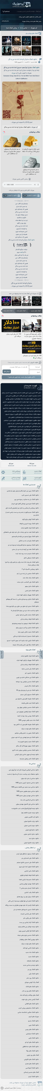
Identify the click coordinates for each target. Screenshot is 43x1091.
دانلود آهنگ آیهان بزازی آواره (30, 519)
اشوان (30, 396)
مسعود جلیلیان (8, 445)
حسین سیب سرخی (25, 405)
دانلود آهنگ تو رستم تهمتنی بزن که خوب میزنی (25, 737)
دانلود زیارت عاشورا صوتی (31, 821)
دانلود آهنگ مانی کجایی (31, 871)
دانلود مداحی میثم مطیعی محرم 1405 (27, 791)
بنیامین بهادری (10, 399)
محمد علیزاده (36, 442)
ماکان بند (7, 433)
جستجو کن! (6, 11)
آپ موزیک (21, 4)
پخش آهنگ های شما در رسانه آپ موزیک (31, 21)
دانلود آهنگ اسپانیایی (32, 1034)
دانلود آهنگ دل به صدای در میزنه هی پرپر (26, 499)
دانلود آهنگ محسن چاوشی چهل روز (28, 707)
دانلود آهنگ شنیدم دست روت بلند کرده (27, 554)
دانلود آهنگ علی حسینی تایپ (30, 495)
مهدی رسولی (36, 451)
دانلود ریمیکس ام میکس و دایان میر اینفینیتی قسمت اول (22, 508)
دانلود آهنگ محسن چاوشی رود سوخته (27, 682)
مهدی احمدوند (16, 448)
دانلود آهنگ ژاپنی (34, 1038)
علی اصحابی (19, 424)
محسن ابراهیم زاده (9, 436)
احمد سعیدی (36, 396)
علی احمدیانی (27, 424)
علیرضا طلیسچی (36, 430)
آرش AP (38, 393)
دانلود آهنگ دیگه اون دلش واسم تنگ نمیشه (26, 645)
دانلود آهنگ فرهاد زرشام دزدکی (29, 619)
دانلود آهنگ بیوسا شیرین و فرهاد (29, 524)
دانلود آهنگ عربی (34, 1025)
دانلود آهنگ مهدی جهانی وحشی (29, 884)
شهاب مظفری (36, 420)
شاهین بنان (11, 417)
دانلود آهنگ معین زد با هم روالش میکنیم (27, 733)
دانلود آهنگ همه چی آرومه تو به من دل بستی (25, 549)
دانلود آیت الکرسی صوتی (32, 817)
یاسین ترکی (20, 457)
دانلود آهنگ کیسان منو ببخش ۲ (29, 888)
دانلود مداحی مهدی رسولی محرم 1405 (27, 796)
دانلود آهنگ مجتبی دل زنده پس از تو (28, 574)
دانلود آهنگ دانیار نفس (32, 591)
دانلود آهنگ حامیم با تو (32, 673)
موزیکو (11, 464)
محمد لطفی (28, 442)
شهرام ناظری (20, 420)
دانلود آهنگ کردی (33, 1077)
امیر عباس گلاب (23, 396)
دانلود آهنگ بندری (33, 1021)
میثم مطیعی (28, 454)
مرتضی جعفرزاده (18, 445)
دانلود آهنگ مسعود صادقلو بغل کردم (28, 854)
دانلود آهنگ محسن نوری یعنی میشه (28, 935)
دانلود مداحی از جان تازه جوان (30, 778)
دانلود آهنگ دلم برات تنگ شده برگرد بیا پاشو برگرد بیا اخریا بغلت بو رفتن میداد (22, 563)
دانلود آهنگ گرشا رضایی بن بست (29, 922)
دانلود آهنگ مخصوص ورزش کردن (29, 1008)
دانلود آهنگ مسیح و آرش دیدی (29, 695)
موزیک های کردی (34, 1017)
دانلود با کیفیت (30, 195)
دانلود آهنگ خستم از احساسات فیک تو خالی (26, 636)
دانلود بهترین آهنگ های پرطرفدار (29, 940)
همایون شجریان (36, 457)
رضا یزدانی (30, 411)
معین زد (24, 448)
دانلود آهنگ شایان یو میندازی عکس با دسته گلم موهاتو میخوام (22, 600)
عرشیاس (6, 420)
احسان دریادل (5, 393)
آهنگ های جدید (35, 311)
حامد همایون (10, 402)
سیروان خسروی (9, 414)
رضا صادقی (37, 411)
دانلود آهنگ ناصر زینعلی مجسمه (29, 759)
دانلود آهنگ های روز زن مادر (30, 991)
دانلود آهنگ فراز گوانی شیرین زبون (29, 931)
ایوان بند (26, 399)
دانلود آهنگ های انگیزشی (31, 1059)
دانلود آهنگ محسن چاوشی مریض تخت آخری (25, 750)
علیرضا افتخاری (12, 427)
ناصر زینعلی (14, 454)
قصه (21, 252)
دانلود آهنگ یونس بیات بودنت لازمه (28, 716)
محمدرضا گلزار (9, 442)
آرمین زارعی (32, 393)
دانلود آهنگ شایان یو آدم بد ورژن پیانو (27, 628)
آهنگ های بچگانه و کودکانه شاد (29, 995)
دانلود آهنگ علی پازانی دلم (31, 918)
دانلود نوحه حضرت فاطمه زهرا (30, 813)
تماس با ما (23, 28)
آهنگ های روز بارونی (33, 1055)
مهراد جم (5, 451)
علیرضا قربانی (26, 430)
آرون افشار (25, 393)
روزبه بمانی (23, 411)
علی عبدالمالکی (36, 427)
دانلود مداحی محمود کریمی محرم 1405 (27, 783)
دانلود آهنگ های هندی (32, 1064)
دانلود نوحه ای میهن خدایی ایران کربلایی (27, 754)
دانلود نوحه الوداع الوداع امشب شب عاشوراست (25, 808)
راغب (23, 408)
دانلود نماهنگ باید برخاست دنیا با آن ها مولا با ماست (23, 774)
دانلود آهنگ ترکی (34, 974)
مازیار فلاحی (14, 433)
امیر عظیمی (15, 396)
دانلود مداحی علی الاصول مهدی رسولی (27, 804)
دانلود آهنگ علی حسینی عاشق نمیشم (28, 862)
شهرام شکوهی (28, 420)
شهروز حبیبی (12, 420)
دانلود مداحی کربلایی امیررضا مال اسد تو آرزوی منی (24, 770)
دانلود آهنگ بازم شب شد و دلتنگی (29, 541)
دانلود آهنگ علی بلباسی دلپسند (29, 914)
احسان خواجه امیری (15, 393)
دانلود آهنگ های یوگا (32, 1051)
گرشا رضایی (28, 433)
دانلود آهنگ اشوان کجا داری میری (29, 867)
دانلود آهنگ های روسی (32, 1029)
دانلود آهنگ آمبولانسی (32, 1068)
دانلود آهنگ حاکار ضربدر (31, 686)
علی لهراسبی (28, 427)
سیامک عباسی (28, 414)
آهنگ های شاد (21, 311)
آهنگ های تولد (8, 311)
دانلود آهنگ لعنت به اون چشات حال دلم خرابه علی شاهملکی (21, 532)
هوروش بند (27, 457)
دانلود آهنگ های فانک (32, 987)
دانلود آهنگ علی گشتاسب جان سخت (28, 582)
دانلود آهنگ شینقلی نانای (31, 558)
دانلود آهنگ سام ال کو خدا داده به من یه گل (22, 59)
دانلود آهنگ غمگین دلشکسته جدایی (28, 1012)
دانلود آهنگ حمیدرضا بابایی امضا (29, 880)
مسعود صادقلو (36, 448)
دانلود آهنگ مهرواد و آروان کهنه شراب (28, 595)
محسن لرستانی (27, 439)
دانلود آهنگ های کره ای (32, 1042)
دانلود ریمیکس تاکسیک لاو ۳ (30, 569)
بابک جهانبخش (19, 399)
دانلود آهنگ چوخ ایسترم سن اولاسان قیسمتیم (25, 536)
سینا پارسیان (37, 417)
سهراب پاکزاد (37, 414)
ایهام (31, 399)
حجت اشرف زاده (35, 405)
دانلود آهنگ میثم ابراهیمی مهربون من (28, 712)
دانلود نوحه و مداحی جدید (31, 965)
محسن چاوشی (36, 439)
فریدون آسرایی (36, 433)
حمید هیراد (29, 408)
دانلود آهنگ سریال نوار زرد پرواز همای (28, 897)
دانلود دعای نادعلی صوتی (31, 834)
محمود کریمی (36, 445)
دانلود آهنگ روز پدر (33, 970)
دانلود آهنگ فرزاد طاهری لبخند (30, 528)
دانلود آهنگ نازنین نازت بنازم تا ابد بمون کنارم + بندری (23, 641)
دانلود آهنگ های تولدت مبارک (30, 729)
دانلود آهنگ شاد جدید (32, 952)
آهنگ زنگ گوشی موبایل (32, 982)
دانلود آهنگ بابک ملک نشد (31, 578)
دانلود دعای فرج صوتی (32, 830)
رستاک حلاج (18, 408)
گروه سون (21, 433)
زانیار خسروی (15, 411)
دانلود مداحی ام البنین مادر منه (29, 800)
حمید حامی (16, 405)
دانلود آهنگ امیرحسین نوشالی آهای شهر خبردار (25, 504)
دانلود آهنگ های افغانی (32, 1004)
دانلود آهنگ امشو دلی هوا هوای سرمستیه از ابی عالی (23, 901)
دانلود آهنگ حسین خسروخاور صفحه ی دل (26, 910)
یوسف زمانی (13, 457)
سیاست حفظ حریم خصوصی (13, 1088)
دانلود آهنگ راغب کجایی (31, 892)
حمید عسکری (8, 405)
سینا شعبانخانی (20, 417)
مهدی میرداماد (21, 451)
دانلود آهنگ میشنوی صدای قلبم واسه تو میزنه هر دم (23, 545)
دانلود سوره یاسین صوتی (31, 826)
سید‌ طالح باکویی (19, 414)
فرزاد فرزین (13, 430)
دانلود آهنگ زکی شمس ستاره (30, 669)
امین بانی (8, 396)
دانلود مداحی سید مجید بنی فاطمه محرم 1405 (25, 787)
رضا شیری (5, 408)
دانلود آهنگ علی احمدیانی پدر (30, 858)
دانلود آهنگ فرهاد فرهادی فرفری (29, 875)
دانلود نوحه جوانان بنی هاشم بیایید (28, 927)
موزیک (14, 73)
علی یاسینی (20, 427)
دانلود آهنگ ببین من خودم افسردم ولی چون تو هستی (23, 491)
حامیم (4, 402)
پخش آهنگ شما (11, 28)
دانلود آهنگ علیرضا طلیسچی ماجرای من (27, 699)
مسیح (29, 448)
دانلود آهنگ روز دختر (32, 978)
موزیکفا (32, 464)
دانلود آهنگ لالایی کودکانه (31, 948)
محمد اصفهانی (10, 439)
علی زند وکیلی (10, 424)
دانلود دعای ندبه (34, 838)
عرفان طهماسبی (36, 424)
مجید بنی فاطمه (36, 436)
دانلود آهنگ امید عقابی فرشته (30, 703)
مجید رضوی (19, 436)
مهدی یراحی (12, 451)
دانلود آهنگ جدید (33, 957)
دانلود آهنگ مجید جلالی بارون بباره (28, 632)
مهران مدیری (36, 454)
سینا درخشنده (28, 417)
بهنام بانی (37, 402)
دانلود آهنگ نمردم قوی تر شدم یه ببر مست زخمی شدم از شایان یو (22, 513)
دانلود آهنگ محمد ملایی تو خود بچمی (27, 615)
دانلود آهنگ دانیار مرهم (32, 586)
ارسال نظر (7, 371)
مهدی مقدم (29, 451)
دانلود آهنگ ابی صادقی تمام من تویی (27, 677)
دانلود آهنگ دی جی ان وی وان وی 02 (27, 690)
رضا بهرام (11, 408)
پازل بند (32, 402)
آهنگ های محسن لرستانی (31, 1072)
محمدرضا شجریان (19, 442)
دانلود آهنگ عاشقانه (33, 961)
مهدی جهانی (7, 448)
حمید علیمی (37, 408)
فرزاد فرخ (19, 430)
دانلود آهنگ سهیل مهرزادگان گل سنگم (27, 746)
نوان (8, 454)
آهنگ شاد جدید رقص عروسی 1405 (28, 720)
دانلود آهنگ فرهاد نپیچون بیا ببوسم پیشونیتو (25, 623)
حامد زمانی (19, 402)
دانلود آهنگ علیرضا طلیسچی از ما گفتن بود (26, 725)
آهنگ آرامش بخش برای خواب (30, 999)
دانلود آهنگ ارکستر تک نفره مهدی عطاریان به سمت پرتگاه (22, 905)
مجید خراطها (27, 436)
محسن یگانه (18, 439)
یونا (7, 457)
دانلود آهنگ (35, 68)
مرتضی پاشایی (28, 445)
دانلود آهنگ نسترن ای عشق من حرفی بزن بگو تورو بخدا (22, 606)
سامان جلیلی (7, 411)
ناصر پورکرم (21, 454)
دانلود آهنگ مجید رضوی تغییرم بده (28, 742)
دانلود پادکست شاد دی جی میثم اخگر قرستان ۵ (25, 611)
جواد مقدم (26, 402)
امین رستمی (37, 399)
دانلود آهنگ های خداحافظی (30, 1047)
